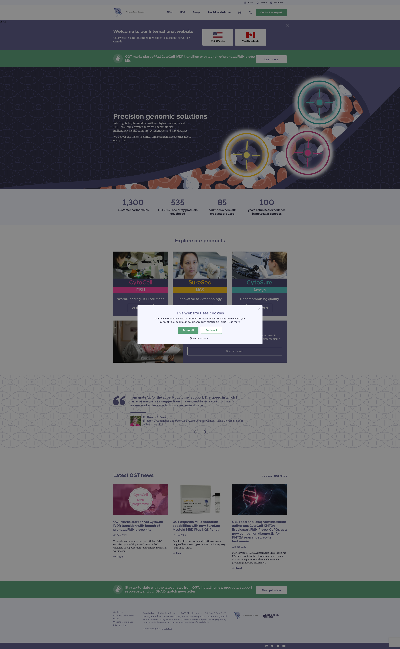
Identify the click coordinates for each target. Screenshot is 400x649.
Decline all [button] (211, 330)
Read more (234, 321)
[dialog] (200, 324)
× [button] (259, 308)
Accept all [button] (188, 330)
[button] (200, 338)
